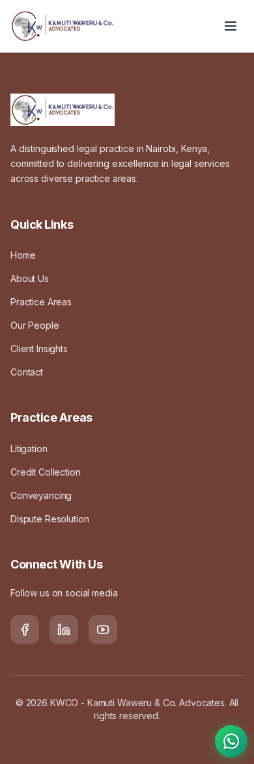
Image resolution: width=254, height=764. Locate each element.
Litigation (29, 448)
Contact (26, 371)
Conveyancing (41, 495)
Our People (34, 325)
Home (22, 255)
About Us (29, 278)
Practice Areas (41, 301)
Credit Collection (45, 472)
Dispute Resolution (49, 518)
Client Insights (39, 348)
